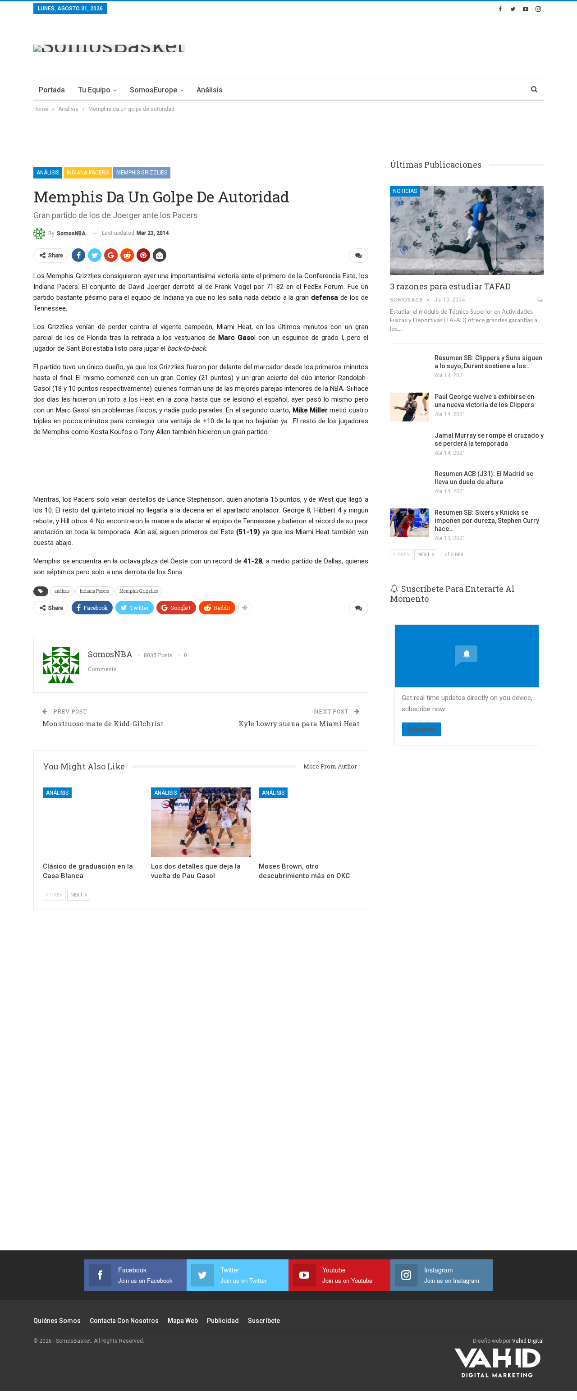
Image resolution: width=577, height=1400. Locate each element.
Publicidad (223, 1320)
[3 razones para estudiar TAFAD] (467, 230)
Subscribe (421, 729)
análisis (62, 591)
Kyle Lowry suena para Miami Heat (298, 723)
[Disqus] (200, 1092)
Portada (52, 90)
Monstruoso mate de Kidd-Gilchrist (102, 723)
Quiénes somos (57, 1320)
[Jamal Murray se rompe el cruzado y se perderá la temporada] (409, 445)
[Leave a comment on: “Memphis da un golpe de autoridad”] (358, 255)
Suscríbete (264, 1320)
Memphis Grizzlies (141, 172)
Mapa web (183, 1320)
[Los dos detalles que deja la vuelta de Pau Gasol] (201, 822)
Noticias (405, 191)
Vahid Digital (528, 1341)
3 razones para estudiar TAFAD (450, 286)
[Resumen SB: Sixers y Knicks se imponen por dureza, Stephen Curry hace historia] (409, 522)
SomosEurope (153, 90)
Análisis (210, 90)
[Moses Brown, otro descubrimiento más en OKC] (309, 822)
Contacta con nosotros (124, 1320)
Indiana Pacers (88, 172)
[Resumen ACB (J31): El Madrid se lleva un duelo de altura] (409, 484)
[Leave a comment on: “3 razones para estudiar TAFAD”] (540, 299)
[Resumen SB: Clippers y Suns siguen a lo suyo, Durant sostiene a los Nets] (409, 368)
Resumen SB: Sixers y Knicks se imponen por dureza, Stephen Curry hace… (487, 520)
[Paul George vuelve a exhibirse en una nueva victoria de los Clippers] (409, 407)
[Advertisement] (379, 46)
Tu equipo (94, 90)
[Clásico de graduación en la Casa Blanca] (93, 822)
